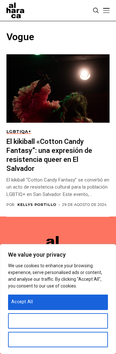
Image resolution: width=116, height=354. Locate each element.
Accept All (22, 301)
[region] (58, 299)
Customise (22, 320)
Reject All (21, 338)
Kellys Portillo (36, 205)
